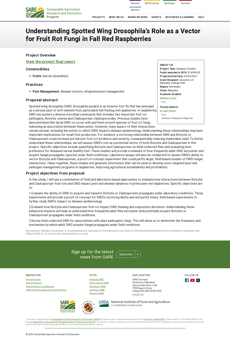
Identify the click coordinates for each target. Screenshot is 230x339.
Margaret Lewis (168, 98)
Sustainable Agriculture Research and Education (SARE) (76, 319)
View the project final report (50, 61)
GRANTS (156, 17)
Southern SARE (97, 289)
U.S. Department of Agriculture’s (42, 322)
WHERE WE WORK (137, 17)
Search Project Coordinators (40, 286)
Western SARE (96, 293)
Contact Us (138, 294)
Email (163, 102)
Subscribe (125, 254)
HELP (201, 17)
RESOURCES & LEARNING (179, 17)
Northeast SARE (97, 286)
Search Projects (34, 282)
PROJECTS (98, 17)
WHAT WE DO (116, 17)
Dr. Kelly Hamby (168, 110)
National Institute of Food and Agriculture (76, 322)
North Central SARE (99, 282)
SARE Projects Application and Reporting (46, 289)
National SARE (96, 279)
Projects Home (33, 279)
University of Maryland (153, 319)
